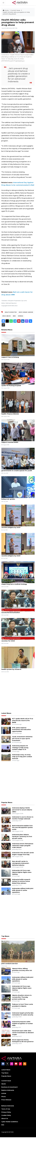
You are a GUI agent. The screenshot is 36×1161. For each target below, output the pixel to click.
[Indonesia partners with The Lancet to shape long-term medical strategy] (18, 572)
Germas (20, 316)
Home (6, 10)
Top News (5, 936)
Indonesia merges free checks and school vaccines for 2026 (17, 640)
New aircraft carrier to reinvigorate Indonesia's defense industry (20, 863)
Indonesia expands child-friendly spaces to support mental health (17, 441)
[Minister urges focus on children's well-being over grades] (18, 487)
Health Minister (11, 312)
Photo (3, 1096)
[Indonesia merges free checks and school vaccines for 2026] (18, 629)
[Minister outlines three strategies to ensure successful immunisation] (18, 600)
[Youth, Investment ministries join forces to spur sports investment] (6, 739)
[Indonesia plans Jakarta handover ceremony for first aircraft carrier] (6, 837)
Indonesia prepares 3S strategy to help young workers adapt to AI (20, 747)
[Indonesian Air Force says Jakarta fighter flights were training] (6, 873)
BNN (14, 316)
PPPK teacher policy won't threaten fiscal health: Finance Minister (16, 413)
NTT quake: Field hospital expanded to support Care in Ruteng (15, 356)
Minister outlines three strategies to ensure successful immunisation (17, 611)
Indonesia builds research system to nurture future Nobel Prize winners (21, 881)
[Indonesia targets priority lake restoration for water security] (6, 1015)
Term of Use (5, 1109)
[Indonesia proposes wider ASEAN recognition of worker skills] (6, 1024)
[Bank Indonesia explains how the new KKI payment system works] (6, 828)
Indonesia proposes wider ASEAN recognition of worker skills (22, 1023)
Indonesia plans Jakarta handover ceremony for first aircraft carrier (22, 836)
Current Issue (15, 10)
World (3, 1084)
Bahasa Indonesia (7, 1106)
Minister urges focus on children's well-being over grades (15, 498)
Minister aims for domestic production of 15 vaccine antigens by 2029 (17, 526)
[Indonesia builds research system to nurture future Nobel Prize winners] (6, 882)
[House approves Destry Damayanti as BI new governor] (6, 1042)
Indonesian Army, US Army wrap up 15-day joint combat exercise (22, 756)
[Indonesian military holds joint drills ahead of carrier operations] (6, 891)
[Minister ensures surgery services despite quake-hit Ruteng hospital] (18, 373)
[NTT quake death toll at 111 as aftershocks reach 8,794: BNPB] (6, 721)
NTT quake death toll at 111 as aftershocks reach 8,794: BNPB (22, 720)
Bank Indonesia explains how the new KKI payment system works (22, 827)
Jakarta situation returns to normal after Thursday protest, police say (22, 997)
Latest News (6, 713)
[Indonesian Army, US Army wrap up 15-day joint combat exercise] (6, 757)
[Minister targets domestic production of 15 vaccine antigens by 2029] (18, 544)
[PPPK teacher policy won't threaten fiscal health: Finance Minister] (18, 402)
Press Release (6, 1100)
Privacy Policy (6, 1112)
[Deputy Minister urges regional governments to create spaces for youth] (18, 458)
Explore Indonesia (7, 1090)
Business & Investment (9, 1087)
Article (3, 1093)
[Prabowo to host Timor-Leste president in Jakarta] (6, 1007)
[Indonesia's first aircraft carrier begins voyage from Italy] (6, 855)
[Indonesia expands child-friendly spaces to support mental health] (18, 430)
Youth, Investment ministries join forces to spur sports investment (22, 738)
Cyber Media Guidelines (9, 1121)
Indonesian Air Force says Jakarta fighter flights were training (21, 872)
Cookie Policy (6, 1115)
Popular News (6, 802)
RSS (2, 1125)
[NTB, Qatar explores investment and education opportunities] (6, 730)
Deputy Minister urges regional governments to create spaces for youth (16, 469)
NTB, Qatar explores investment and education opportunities (21, 729)
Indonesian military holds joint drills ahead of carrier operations (22, 890)
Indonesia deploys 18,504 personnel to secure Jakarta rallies (22, 810)
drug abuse (6, 316)
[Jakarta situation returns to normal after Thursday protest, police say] (6, 998)
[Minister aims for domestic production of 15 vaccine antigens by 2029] (18, 515)
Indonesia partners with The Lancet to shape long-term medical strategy (15, 583)
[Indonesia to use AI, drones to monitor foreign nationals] (6, 819)
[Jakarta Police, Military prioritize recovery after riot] (6, 971)
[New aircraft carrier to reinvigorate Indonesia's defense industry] (6, 864)
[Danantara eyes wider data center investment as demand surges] (6, 1033)
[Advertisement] (18, 692)
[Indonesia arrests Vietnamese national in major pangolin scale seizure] (6, 846)
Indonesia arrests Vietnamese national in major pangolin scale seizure (22, 845)
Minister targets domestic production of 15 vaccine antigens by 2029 (17, 555)
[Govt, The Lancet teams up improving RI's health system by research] (18, 657)
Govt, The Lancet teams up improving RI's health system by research (17, 668)
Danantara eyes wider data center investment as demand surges (23, 1032)
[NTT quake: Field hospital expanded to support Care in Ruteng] (18, 345)
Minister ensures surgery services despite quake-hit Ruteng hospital (17, 384)
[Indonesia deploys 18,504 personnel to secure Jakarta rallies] (6, 810)
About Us (4, 1118)
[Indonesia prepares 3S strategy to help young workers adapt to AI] (6, 748)
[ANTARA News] (20, 2)
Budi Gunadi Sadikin (26, 312)
